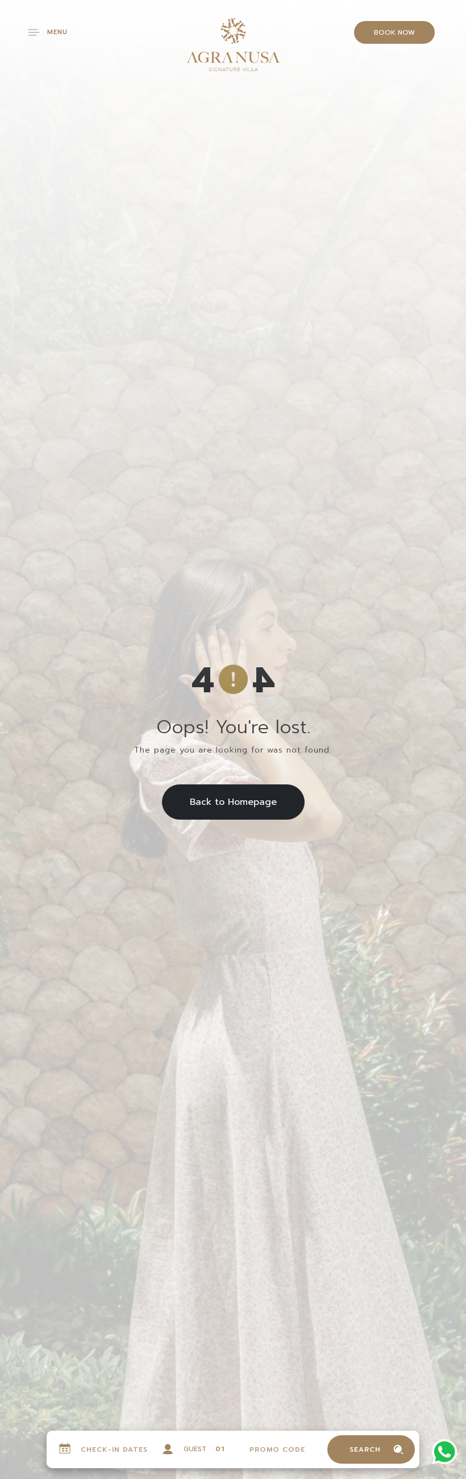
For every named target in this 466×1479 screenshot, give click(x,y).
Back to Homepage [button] (233, 802)
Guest (195, 1449)
